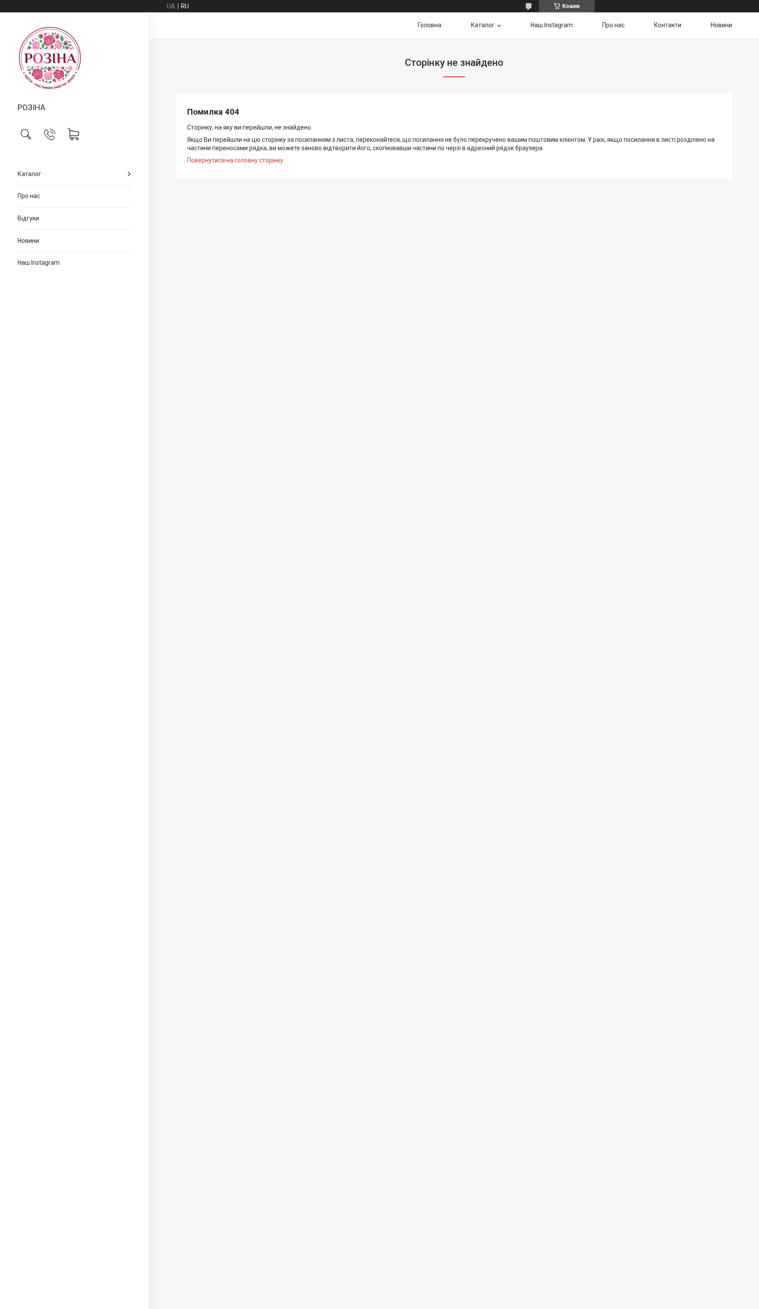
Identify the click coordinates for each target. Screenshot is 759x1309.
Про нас (29, 195)
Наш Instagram (39, 262)
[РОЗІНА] (74, 58)
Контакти (667, 25)
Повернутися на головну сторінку (235, 160)
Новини (28, 240)
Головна (429, 25)
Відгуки (28, 218)
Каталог (29, 173)
